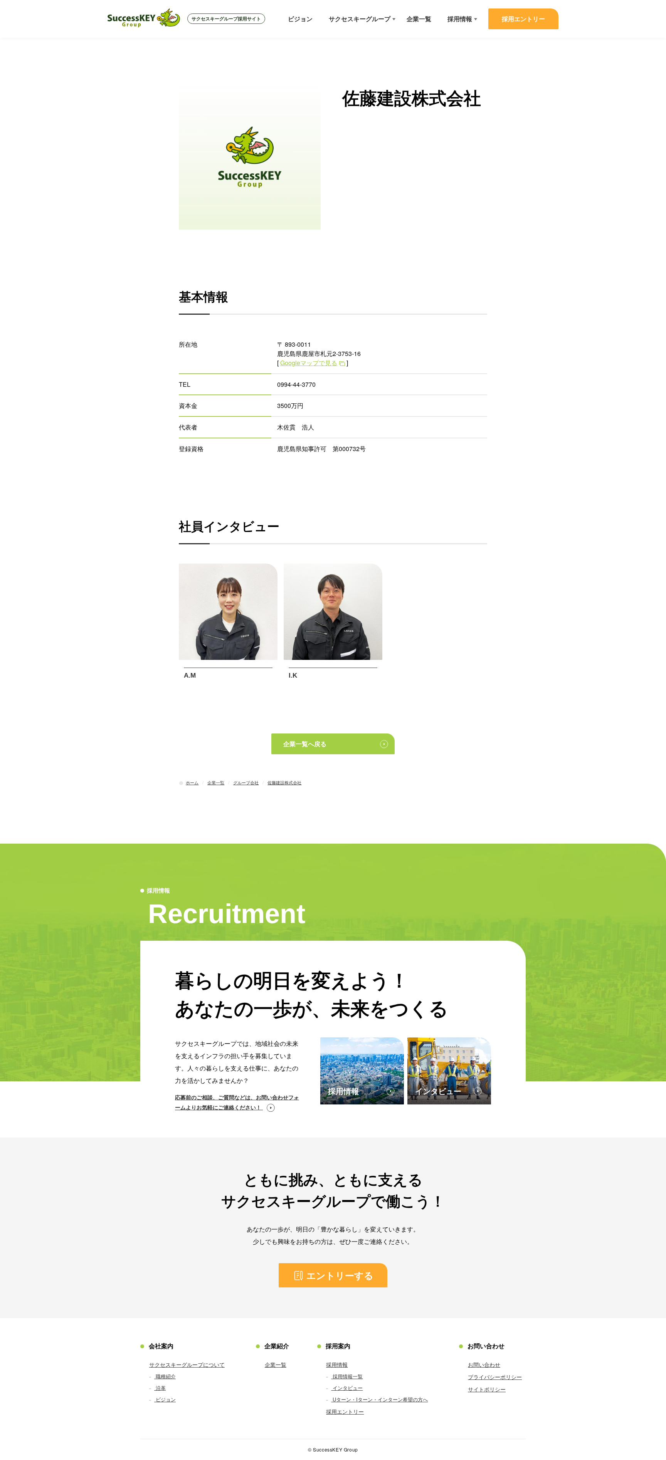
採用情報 (459, 18)
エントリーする (339, 1275)
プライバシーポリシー (495, 1377)
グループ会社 (246, 782)
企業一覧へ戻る (304, 743)
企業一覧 (419, 18)
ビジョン (300, 18)
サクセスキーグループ (359, 18)
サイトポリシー (487, 1389)
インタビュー (347, 1387)
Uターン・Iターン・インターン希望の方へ (379, 1399)
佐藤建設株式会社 (284, 782)
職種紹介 (165, 1376)
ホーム (192, 782)
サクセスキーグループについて (187, 1364)
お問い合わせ (484, 1364)
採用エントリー (523, 18)
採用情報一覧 (347, 1376)
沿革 (160, 1387)
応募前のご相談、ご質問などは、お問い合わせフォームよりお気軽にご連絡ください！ (237, 1102)
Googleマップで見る (308, 362)
